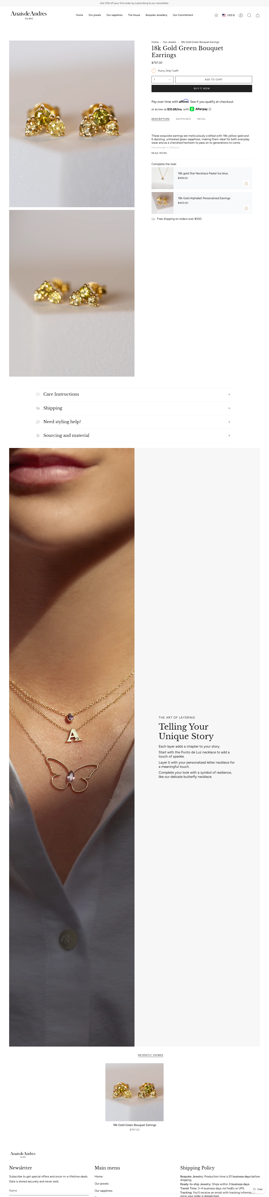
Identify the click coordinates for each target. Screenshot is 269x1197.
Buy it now (202, 88)
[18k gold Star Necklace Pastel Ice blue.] (162, 178)
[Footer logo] (23, 1155)
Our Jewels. (170, 42)
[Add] (246, 183)
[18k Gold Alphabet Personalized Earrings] (162, 203)
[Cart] (257, 15)
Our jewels (102, 1183)
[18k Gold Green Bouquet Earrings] (134, 1092)
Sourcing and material (66, 435)
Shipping (52, 408)
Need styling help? (62, 421)
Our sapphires (103, 1190)
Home (155, 42)
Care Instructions (61, 394)
